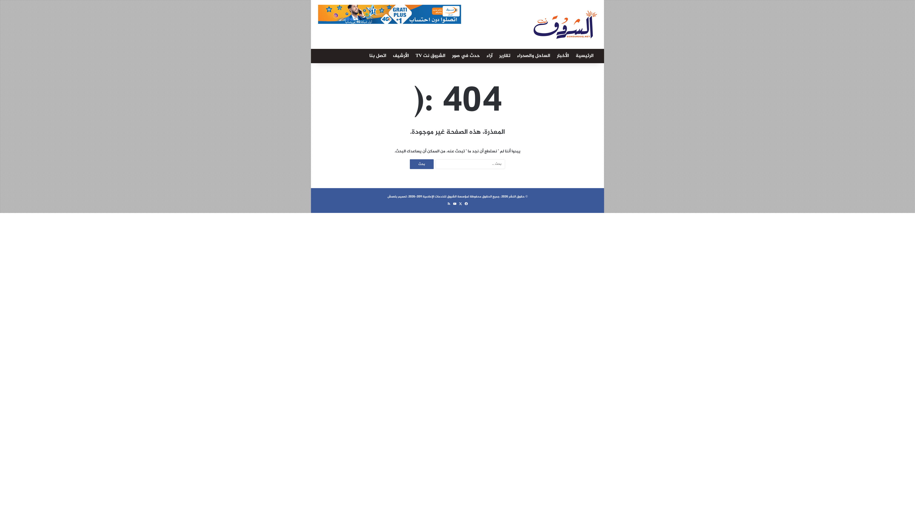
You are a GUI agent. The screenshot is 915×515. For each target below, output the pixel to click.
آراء (490, 56)
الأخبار (563, 56)
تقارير (504, 56)
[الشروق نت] (565, 24)
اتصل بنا (377, 56)
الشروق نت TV (430, 56)
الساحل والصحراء (533, 56)
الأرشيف (401, 56)
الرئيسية (585, 56)
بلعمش (392, 196)
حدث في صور (466, 56)
